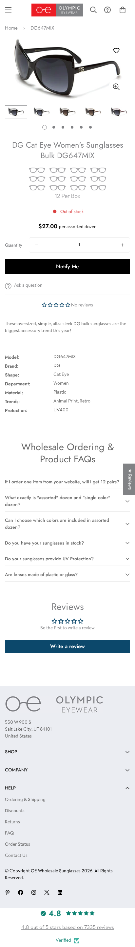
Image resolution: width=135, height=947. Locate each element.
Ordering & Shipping (25, 800)
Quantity (13, 245)
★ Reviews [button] (129, 479)
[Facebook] (20, 892)
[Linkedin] (60, 892)
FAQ (9, 833)
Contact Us (16, 856)
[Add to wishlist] (116, 50)
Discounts (15, 811)
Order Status (17, 844)
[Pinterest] (7, 892)
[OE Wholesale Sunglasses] (57, 10)
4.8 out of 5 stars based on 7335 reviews (67, 927)
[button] (122, 9)
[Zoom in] (116, 86)
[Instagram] (33, 892)
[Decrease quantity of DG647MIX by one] (36, 245)
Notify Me (67, 266)
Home (11, 28)
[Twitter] (46, 892)
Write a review (67, 646)
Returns (12, 822)
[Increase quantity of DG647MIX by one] (122, 245)
